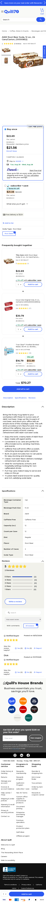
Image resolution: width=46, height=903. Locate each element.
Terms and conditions (22, 744)
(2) (35, 577)
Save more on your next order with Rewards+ (23, 3)
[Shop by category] (2, 11)
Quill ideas (20, 832)
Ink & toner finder (36, 778)
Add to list (9, 223)
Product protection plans (22, 827)
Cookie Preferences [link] (27, 888)
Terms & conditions (10, 884)
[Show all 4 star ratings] (23, 579)
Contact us (5, 816)
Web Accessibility (8, 860)
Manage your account (6, 782)
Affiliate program (23, 836)
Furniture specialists (20, 821)
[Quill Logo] (11, 11)
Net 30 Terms (21, 793)
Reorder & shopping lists (37, 772)
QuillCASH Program (20, 784)
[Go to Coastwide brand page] (23, 701)
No (28, 648)
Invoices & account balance (7, 788)
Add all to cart (23, 389)
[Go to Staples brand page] (23, 710)
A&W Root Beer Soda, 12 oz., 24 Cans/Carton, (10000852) (27, 256)
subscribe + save (22, 789)
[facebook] (28, 755)
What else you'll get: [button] (15, 204)
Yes (18, 648)
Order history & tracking (7, 772)
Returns (4, 777)
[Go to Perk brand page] (11, 710)
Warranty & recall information (7, 805)
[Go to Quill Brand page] (11, 701)
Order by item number (37, 788)
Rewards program (19, 778)
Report (39, 648)
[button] (45, 2)
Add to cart (26, 894)
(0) (35, 580)
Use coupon (35, 738)
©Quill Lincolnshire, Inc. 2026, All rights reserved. (19, 877)
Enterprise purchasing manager (20, 814)
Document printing (20, 807)
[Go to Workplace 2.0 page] (28, 718)
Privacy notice (26, 884)
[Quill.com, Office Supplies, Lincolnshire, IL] (9, 870)
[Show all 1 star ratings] (22, 589)
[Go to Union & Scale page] (17, 718)
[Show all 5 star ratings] (22, 576)
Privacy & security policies (7, 811)
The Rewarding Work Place (12, 852)
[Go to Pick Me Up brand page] (34, 701)
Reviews (32, 398)
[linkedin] (21, 755)
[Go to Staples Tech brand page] (34, 710)
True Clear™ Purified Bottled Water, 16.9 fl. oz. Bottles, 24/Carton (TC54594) (27, 346)
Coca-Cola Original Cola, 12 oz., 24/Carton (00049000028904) (28, 301)
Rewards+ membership (21, 772)
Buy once (12, 129)
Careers (4, 856)
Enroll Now (11, 151)
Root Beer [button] (9, 233)
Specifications (21, 398)
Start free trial (35, 170)
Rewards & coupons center (38, 794)
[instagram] (15, 755)
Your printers (37, 783)
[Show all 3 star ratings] (22, 583)
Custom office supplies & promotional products (21, 800)
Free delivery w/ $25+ (14, 214)
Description (8, 398)
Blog (3, 849)
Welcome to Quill (8, 845)
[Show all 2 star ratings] (22, 586)
